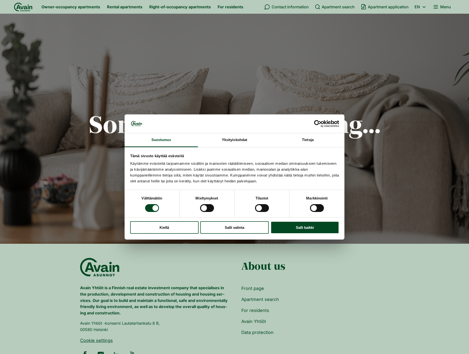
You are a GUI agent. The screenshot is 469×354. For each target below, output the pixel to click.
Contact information (290, 6)
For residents (230, 6)
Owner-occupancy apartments (71, 6)
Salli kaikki (305, 228)
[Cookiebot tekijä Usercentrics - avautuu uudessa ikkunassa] (317, 123)
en (417, 6)
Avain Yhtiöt (253, 321)
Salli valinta (234, 228)
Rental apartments (124, 6)
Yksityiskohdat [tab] (234, 140)
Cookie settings (96, 340)
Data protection (257, 332)
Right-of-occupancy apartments (180, 6)
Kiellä (164, 228)
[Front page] (23, 7)
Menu (445, 6)
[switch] (207, 208)
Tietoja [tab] (308, 140)
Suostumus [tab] (161, 140)
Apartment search (338, 6)
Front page (252, 288)
